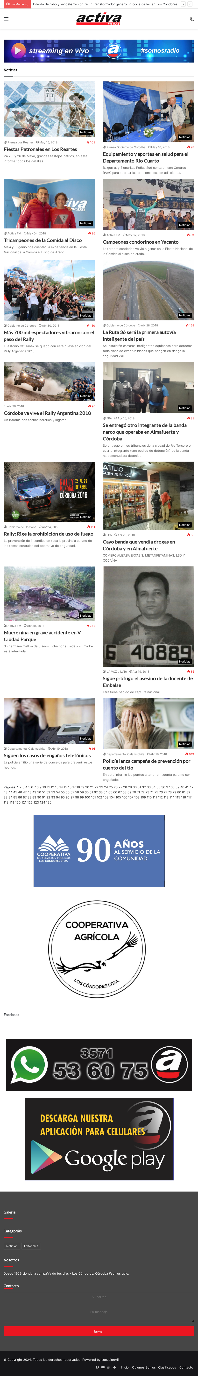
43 (5, 792)
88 (29, 797)
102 (99, 797)
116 (183, 797)
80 (179, 792)
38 (173, 787)
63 (101, 792)
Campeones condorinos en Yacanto (141, 242)
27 (120, 787)
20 (87, 787)
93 (53, 797)
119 (11, 802)
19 (82, 787)
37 (168, 787)
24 (106, 787)
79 (174, 792)
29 (130, 787)
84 (10, 797)
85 (15, 797)
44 (10, 792)
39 (177, 787)
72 (143, 792)
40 (182, 787)
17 (74, 787)
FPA (109, 418)
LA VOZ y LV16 (116, 671)
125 (48, 802)
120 (18, 802)
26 (116, 787)
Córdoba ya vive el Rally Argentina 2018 (47, 413)
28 (125, 787)
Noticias (11, 1246)
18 (78, 787)
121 (23, 802)
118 (6, 802)
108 (137, 797)
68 (125, 792)
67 (120, 792)
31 (139, 787)
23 (101, 787)
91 (43, 797)
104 (112, 797)
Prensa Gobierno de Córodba (125, 147)
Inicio (125, 1367)
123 (36, 802)
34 (154, 787)
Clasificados (167, 1367)
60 (87, 792)
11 (48, 787)
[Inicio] (99, 18)
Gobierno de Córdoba (21, 325)
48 (29, 792)
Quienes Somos (144, 1367)
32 (144, 787)
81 (183, 792)
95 (63, 797)
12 (52, 787)
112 (160, 797)
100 (87, 797)
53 (53, 792)
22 (96, 787)
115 (177, 797)
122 (30, 802)
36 (163, 787)
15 (65, 787)
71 (138, 792)
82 (188, 792)
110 (149, 797)
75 (156, 792)
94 (58, 797)
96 (68, 797)
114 (172, 797)
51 (43, 792)
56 (68, 792)
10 (44, 787)
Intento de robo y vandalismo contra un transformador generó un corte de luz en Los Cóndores (105, 4)
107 (130, 797)
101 (93, 797)
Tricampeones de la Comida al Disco (43, 240)
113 (166, 797)
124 (42, 802)
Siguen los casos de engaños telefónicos (47, 755)
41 (187, 787)
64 (105, 792)
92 (48, 797)
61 (91, 792)
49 (34, 792)
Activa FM (14, 233)
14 (61, 787)
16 (69, 787)
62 (96, 792)
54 (58, 792)
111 (155, 797)
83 (5, 797)
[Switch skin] (192, 20)
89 (34, 797)
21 (91, 787)
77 (165, 792)
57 (72, 792)
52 (48, 792)
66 (115, 792)
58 (77, 792)
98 (77, 797)
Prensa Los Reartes (20, 142)
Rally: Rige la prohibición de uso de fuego (48, 533)
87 (25, 797)
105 (118, 797)
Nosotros (11, 1260)
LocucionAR (110, 1360)
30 (135, 787)
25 (111, 787)
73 (147, 792)
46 (20, 792)
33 (149, 787)
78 (170, 792)
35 (158, 787)
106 (124, 797)
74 (152, 792)
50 (39, 792)
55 (63, 792)
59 (82, 792)
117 (189, 797)
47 (25, 792)
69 (129, 792)
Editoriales (31, 1246)
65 (110, 792)
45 (15, 792)
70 (134, 792)
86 (20, 797)
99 (82, 797)
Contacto (11, 1286)
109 (143, 797)
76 (161, 792)
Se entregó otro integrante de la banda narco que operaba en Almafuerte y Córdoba (145, 431)
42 (191, 787)
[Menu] (6, 20)
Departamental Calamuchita (26, 748)
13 (56, 787)
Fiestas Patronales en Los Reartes (40, 149)
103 (105, 797)
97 (72, 797)
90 (39, 797)
